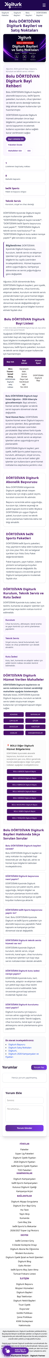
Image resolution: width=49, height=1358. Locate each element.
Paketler (24, 1149)
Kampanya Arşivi (24, 1191)
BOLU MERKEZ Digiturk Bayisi (24, 798)
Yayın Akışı (24, 1214)
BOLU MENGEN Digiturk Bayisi (24, 791)
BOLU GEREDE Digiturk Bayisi (24, 771)
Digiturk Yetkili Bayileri (24, 1300)
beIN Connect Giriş (24, 1240)
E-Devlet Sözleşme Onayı (24, 1244)
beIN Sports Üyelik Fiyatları (24, 1166)
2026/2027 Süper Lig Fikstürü (24, 1230)
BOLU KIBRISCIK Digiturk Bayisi (24, 785)
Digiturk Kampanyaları (24, 1178)
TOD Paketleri (24, 1170)
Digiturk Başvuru (16, 1044)
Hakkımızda (24, 1325)
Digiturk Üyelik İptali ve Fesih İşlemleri (24, 1257)
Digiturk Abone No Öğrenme (24, 1249)
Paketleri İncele (15, 145)
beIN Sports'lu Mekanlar (25, 1226)
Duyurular (24, 1308)
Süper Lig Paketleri (24, 1153)
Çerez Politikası (24, 1317)
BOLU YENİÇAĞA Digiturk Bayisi (24, 818)
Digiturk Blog (24, 1261)
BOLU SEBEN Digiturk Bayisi (24, 811)
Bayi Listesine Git (16, 139)
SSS (29, 150)
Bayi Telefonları (24, 1296)
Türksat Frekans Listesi (24, 1273)
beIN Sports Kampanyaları (25, 1183)
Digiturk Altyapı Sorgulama (24, 1201)
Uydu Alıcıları (24, 1265)
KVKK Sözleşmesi (24, 1321)
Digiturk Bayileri (24, 1292)
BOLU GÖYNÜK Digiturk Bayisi (24, 778)
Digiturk (12, 1050)
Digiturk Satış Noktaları (19, 1047)
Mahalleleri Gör (15, 150)
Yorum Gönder (24, 1128)
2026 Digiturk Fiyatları (24, 1161)
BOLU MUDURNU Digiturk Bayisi (24, 805)
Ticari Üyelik (24, 1304)
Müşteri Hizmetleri (24, 1288)
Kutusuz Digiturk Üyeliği (24, 1187)
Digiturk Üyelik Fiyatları (24, 1157)
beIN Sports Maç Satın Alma (24, 1269)
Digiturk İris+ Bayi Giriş (24, 1205)
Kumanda (24, 1218)
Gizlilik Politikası (24, 1313)
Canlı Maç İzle (24, 1222)
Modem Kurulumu (24, 1253)
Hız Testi (24, 1209)
